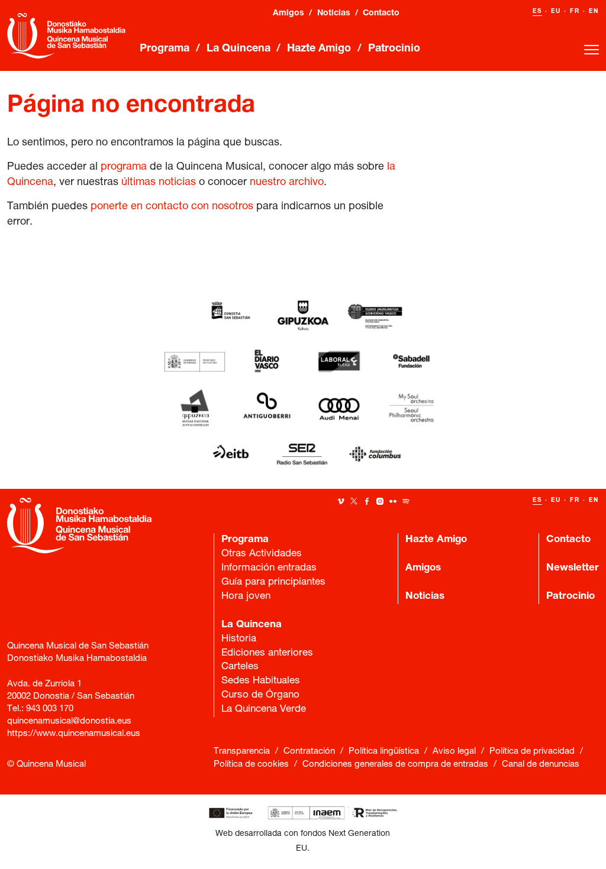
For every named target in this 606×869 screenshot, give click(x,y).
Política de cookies (251, 764)
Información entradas (269, 568)
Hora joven (245, 597)
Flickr (393, 501)
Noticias (333, 13)
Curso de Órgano (260, 695)
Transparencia (242, 751)
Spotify (406, 501)
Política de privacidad (532, 751)
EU (556, 12)
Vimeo (340, 501)
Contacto (381, 13)
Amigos (288, 13)
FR (575, 12)
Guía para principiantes (273, 583)
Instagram (379, 501)
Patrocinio (394, 49)
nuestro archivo (287, 182)
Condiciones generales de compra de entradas (395, 764)
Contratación (309, 751)
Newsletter (572, 568)
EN (594, 12)
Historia (238, 639)
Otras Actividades (261, 554)
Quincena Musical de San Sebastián (66, 35)
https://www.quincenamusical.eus (73, 733)
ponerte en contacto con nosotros (172, 207)
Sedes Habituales (260, 681)
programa (124, 167)
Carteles (240, 667)
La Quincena (238, 49)
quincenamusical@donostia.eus (69, 721)
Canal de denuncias (540, 764)
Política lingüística (384, 751)
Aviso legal (454, 751)
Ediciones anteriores (267, 653)
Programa (164, 49)
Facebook (366, 501)
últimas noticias (158, 182)
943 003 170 (49, 709)
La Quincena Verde (129, 257)
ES (537, 12)
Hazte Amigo (319, 49)
